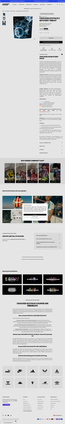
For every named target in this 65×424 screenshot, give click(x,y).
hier (42, 211)
